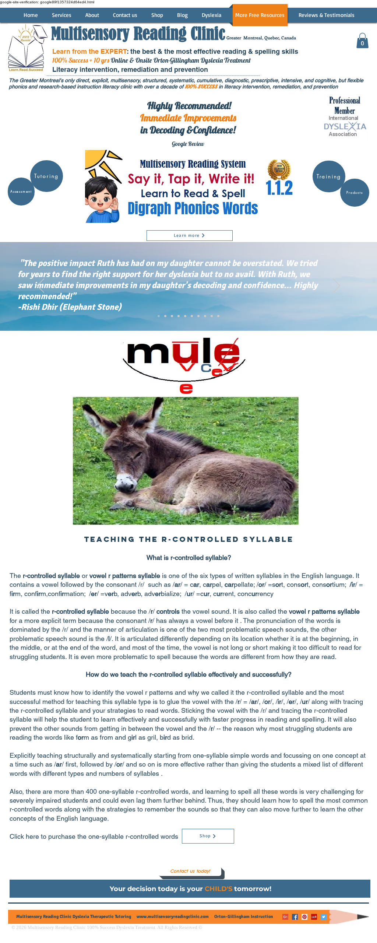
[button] (362, 40)
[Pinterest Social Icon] (304, 917)
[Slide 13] (192, 316)
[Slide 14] (198, 316)
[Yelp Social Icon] (314, 917)
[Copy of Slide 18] (218, 316)
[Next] (336, 286)
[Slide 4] (172, 316)
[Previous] (40, 286)
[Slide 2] (159, 316)
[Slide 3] (165, 316)
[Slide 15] (205, 316)
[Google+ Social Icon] (285, 917)
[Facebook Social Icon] (295, 917)
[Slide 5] (178, 316)
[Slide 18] (212, 316)
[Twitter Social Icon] (324, 917)
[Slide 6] (185, 316)
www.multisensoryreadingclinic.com (173, 916)
